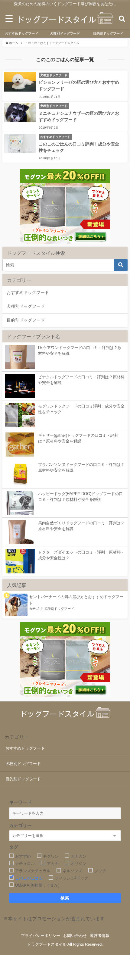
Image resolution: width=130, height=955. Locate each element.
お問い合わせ (75, 936)
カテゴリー (20, 825)
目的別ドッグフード (108, 33)
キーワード (20, 802)
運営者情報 (99, 936)
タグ (13, 847)
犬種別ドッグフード (65, 33)
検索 (65, 897)
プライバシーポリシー (40, 936)
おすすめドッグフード (21, 33)
